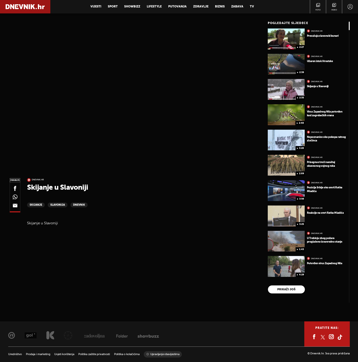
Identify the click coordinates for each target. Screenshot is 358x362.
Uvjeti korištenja (64, 354)
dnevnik (79, 205)
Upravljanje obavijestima (165, 354)
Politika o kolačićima (127, 354)
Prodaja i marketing (38, 354)
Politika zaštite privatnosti (94, 354)
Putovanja (177, 6)
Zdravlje (200, 6)
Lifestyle (154, 6)
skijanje (36, 205)
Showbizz (132, 6)
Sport (113, 6)
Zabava (237, 6)
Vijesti (95, 6)
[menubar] (350, 6)
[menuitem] (350, 7)
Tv (252, 6)
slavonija (57, 205)
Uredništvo (15, 354)
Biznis (220, 6)
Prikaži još (286, 289)
